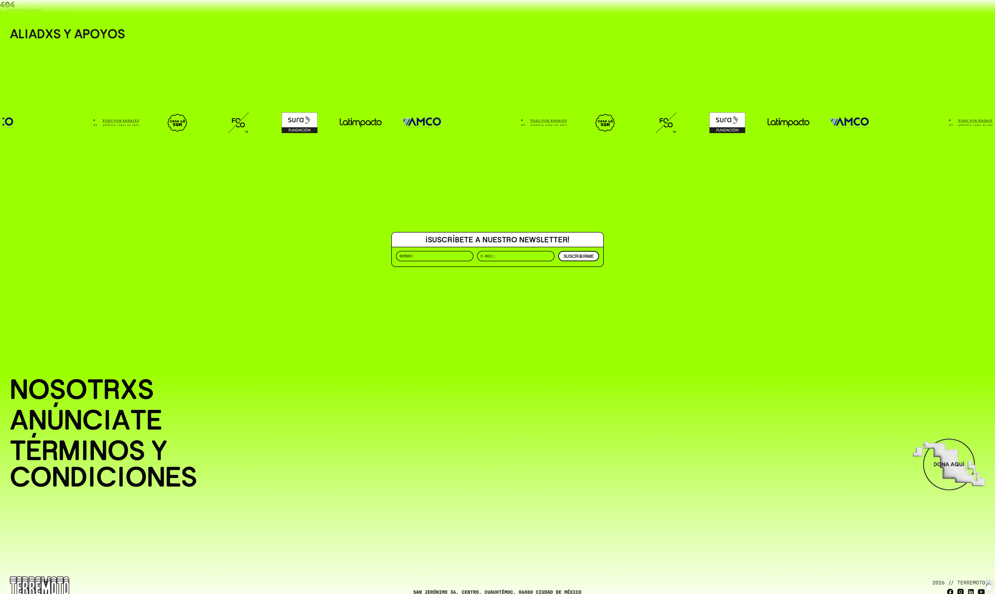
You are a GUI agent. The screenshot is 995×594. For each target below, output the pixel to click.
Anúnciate (86, 420)
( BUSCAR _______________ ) (899, 11)
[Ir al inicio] (24, 14)
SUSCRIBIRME (579, 256)
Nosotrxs (82, 389)
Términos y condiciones (103, 463)
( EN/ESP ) (966, 11)
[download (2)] (988, 585)
